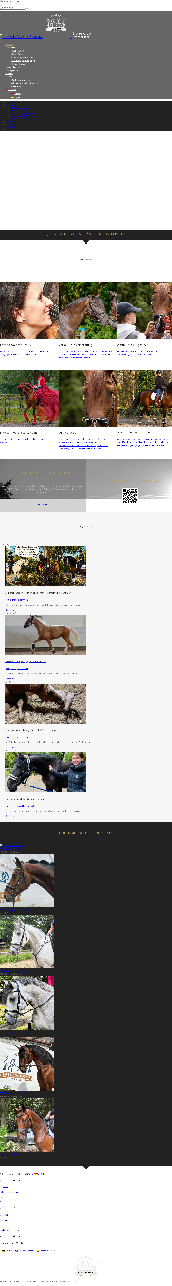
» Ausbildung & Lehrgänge (23, 60)
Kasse (2, 1225)
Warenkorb (5, 1220)
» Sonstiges (16, 86)
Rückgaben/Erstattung (9, 1230)
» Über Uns (10, 47)
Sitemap (3, 1202)
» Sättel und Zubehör (20, 80)
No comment (22, 600)
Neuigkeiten (11, 600)
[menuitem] (87, 89)
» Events (9, 73)
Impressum (5, 1187)
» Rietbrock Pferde (19, 51)
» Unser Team (17, 54)
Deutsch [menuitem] (9, 1251)
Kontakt (3, 1197)
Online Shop (5, 1215)
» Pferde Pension (18, 64)
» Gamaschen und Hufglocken (24, 83)
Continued (9, 610)
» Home (9, 44)
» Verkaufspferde (13, 67)
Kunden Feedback (14, 806)
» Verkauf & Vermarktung (22, 57)
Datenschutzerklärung (9, 1192)
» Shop (8, 76)
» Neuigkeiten (11, 70)
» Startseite (10, 102)
